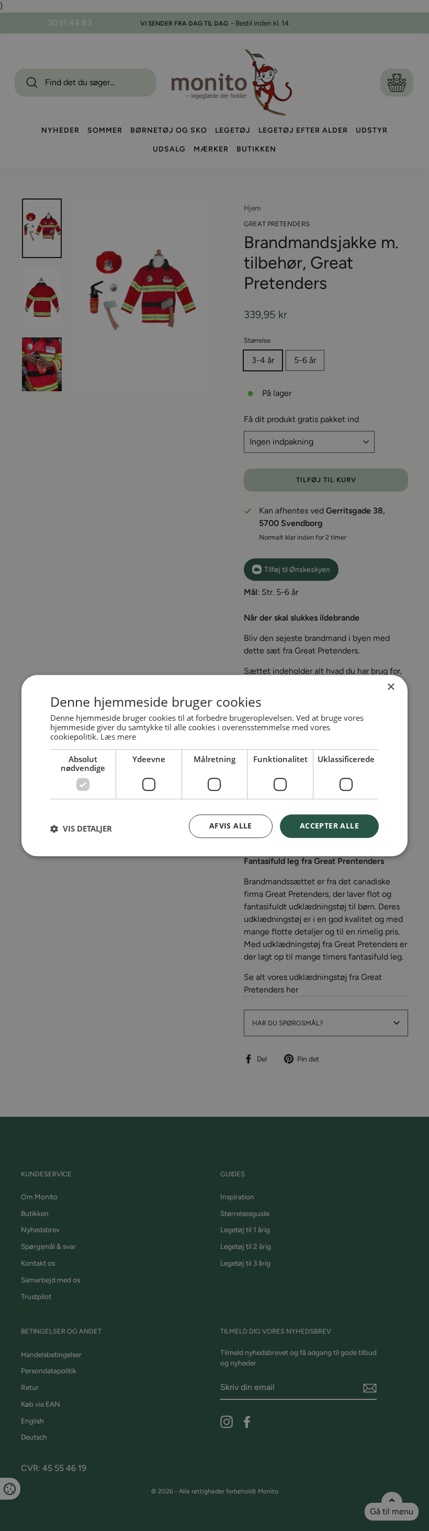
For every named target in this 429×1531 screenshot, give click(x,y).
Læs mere (118, 736)
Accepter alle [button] (329, 826)
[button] (81, 829)
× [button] (390, 687)
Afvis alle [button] (230, 826)
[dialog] (214, 765)
